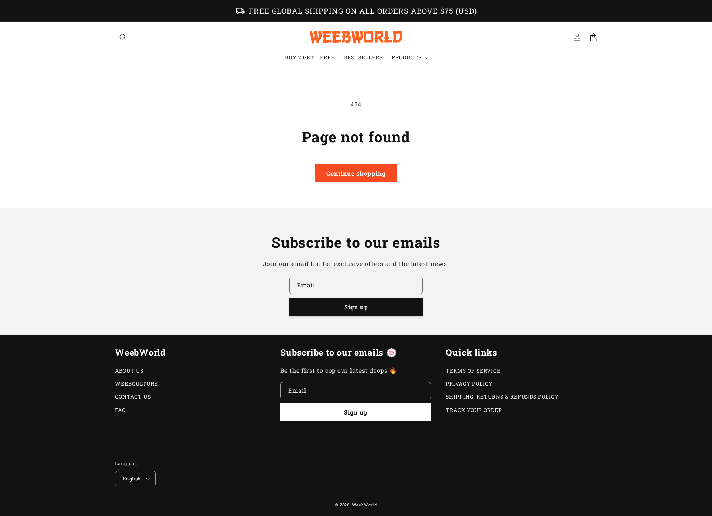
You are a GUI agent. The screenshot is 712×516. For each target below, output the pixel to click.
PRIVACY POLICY (469, 383)
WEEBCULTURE (136, 383)
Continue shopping (356, 173)
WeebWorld (364, 504)
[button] (123, 37)
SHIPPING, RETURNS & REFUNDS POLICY (502, 396)
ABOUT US (129, 370)
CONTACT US (133, 396)
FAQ (120, 409)
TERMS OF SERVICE (473, 370)
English (132, 478)
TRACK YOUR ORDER (474, 409)
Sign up (356, 307)
